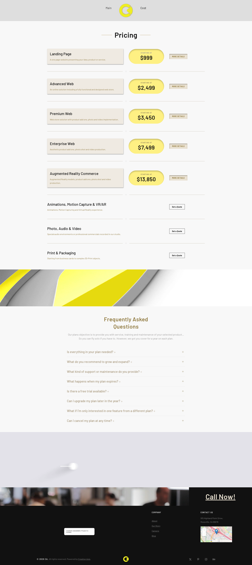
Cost (143, 8)
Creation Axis (84, 559)
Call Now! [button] (221, 496)
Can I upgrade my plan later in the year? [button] (94, 401)
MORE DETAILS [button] (178, 56)
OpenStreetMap (225, 541)
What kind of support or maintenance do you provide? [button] (103, 371)
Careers (155, 531)
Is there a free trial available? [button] (87, 391)
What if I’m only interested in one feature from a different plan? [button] (110, 411)
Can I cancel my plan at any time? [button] (90, 421)
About (154, 521)
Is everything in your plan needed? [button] (90, 352)
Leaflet (214, 541)
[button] (216, 531)
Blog (154, 536)
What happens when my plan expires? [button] (93, 381)
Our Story (156, 526)
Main (109, 8)
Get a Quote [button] (177, 207)
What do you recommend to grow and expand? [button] (98, 362)
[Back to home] (126, 10)
